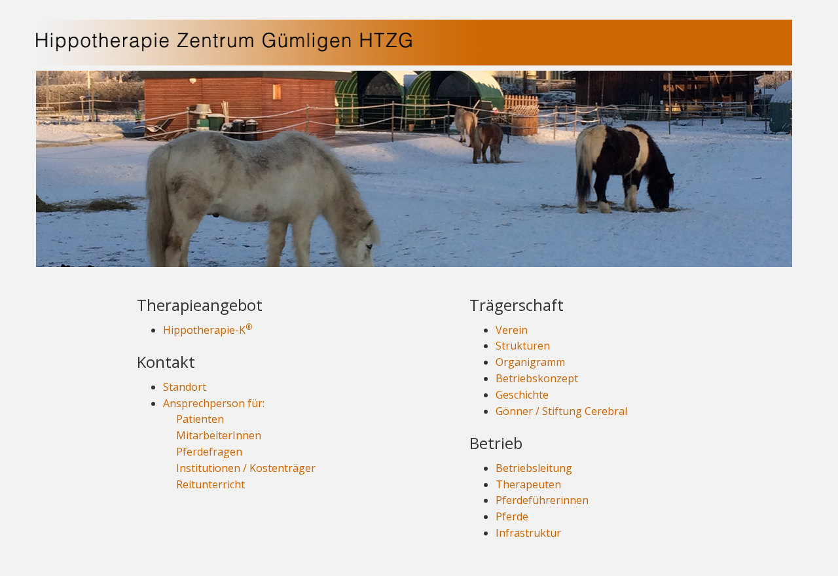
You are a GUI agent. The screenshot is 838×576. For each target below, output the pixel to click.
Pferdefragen (209, 451)
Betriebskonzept (537, 378)
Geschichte (522, 394)
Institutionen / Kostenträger (246, 468)
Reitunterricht (210, 484)
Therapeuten (528, 484)
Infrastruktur (528, 533)
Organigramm (530, 362)
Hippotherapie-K (207, 330)
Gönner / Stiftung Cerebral (561, 411)
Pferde (512, 516)
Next (804, 168)
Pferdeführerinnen (542, 500)
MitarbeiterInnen (218, 435)
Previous (24, 168)
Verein (512, 330)
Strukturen (523, 345)
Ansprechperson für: (213, 403)
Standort (184, 387)
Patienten (200, 419)
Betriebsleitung (534, 468)
